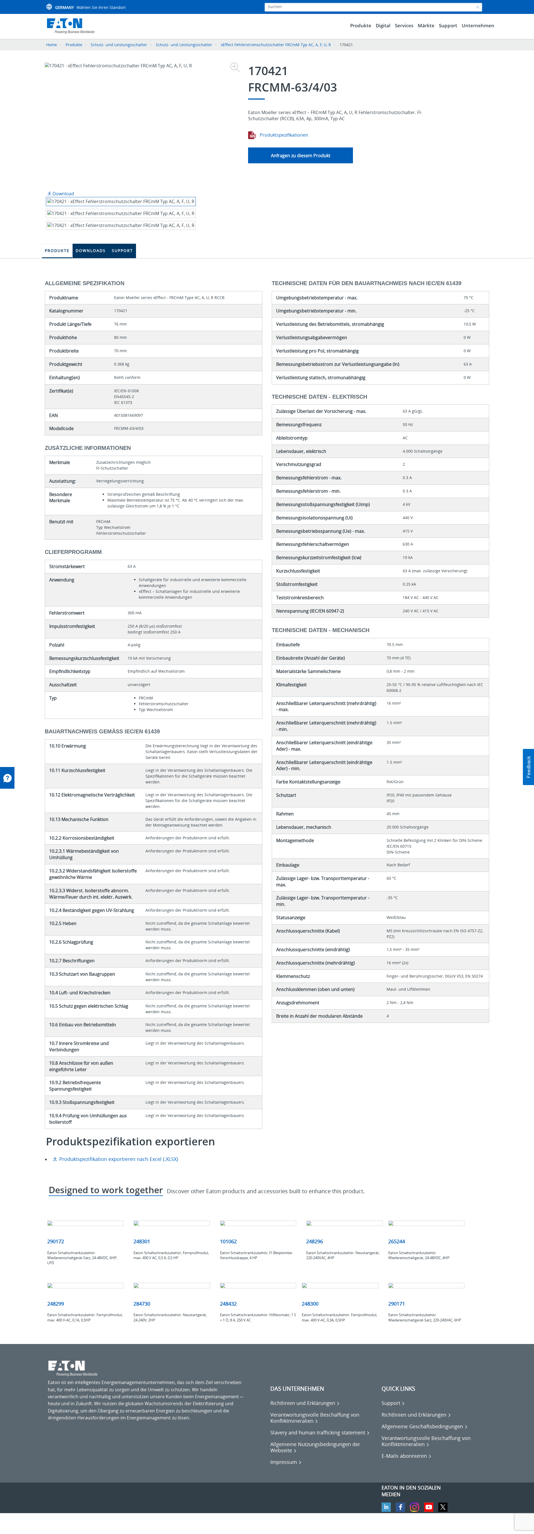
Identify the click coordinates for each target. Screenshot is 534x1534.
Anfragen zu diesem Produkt (300, 155)
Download (62, 194)
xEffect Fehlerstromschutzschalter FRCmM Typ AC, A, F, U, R (276, 44)
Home (51, 44)
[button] (528, 767)
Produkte (74, 44)
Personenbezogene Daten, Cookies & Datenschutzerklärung (110, 1526)
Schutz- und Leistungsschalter (119, 44)
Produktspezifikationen (283, 135)
